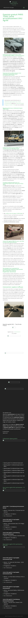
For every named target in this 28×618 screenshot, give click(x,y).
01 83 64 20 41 (17, 331)
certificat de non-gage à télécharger (14, 213)
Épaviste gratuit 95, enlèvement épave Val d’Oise (14, 483)
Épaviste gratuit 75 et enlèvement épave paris (13, 462)
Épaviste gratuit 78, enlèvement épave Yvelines (13, 468)
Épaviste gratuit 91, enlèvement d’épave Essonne (14, 470)
